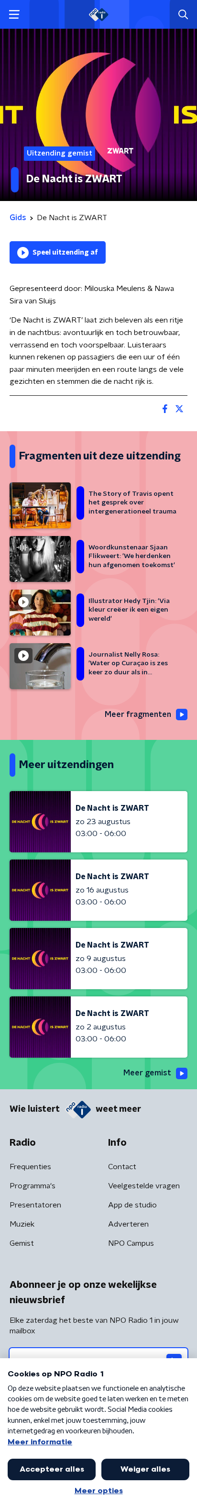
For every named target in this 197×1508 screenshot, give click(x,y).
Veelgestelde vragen (144, 1186)
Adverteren (128, 1224)
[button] (14, 14)
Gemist (22, 1243)
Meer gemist (147, 1073)
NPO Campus (131, 1243)
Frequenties (30, 1167)
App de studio (132, 1205)
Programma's (32, 1186)
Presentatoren (35, 1205)
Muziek (22, 1224)
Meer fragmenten (138, 714)
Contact (122, 1167)
